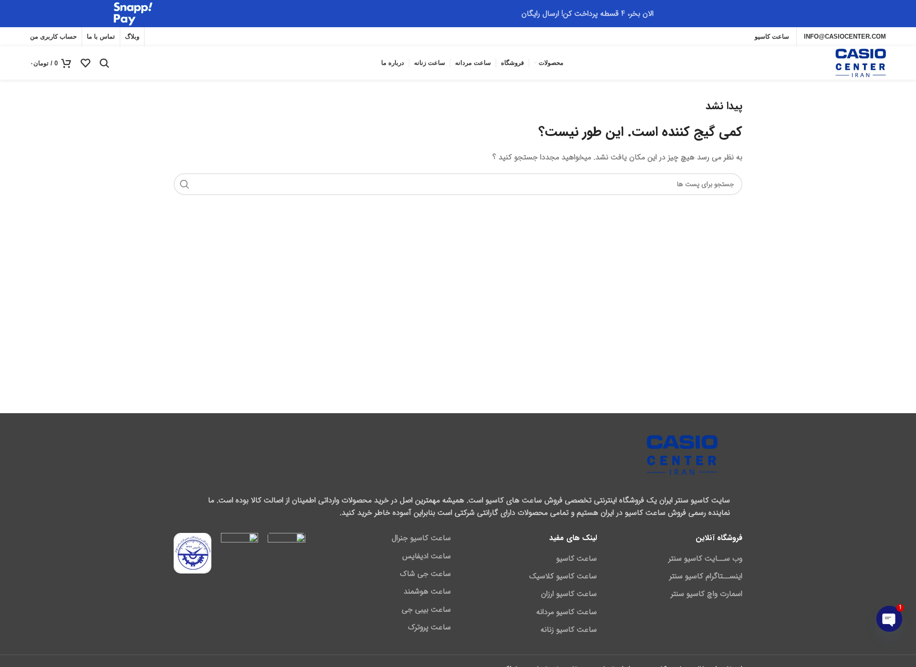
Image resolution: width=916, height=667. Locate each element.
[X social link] (199, 37)
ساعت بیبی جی (426, 609)
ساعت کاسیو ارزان (569, 594)
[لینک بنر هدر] (458, 13)
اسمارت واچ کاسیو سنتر (706, 594)
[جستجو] (104, 63)
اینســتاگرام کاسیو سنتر (705, 576)
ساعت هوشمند (427, 591)
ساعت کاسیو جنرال (421, 538)
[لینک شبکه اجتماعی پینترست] (156, 37)
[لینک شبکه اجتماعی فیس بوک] (211, 37)
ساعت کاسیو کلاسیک (563, 576)
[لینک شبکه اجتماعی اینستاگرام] (185, 37)
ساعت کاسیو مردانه (566, 612)
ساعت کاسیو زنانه (569, 630)
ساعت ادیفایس (426, 556)
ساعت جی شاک (425, 574)
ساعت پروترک (429, 627)
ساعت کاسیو (576, 558)
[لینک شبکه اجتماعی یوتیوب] (170, 37)
